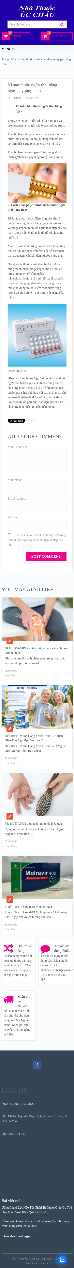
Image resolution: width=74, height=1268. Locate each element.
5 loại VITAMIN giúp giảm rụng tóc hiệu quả (33, 823)
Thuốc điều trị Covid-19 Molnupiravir (28, 906)
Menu (6, 49)
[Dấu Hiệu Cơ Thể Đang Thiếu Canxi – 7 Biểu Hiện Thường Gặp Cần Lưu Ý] (37, 707)
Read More (11, 675)
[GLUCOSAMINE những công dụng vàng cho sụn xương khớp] (37, 619)
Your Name (15, 480)
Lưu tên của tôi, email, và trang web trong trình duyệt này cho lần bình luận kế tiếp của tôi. (37, 539)
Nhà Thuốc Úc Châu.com (26, 1258)
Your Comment (17, 447)
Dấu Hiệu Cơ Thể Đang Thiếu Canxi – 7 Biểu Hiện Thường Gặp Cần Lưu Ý (34, 738)
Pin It (31, 420)
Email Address (17, 498)
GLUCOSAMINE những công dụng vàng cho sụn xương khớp (36, 650)
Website (13, 517)
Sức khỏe (15, 98)
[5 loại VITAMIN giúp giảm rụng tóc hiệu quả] (37, 795)
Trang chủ (8, 59)
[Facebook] (37, 1065)
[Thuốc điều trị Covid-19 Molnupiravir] (37, 878)
